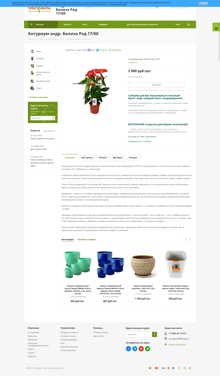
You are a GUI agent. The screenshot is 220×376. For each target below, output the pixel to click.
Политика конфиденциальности (38, 344)
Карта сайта (98, 336)
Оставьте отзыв (100, 332)
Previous (186, 240)
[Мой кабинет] (188, 24)
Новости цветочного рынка (42, 138)
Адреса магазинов (177, 344)
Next (190, 240)
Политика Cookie (118, 4)
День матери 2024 (38, 149)
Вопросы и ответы (69, 332)
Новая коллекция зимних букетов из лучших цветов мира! (41, 163)
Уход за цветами (68, 350)
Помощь (97, 328)
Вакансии (32, 336)
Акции (31, 349)
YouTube (141, 348)
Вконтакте (128, 348)
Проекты (32, 356)
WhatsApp (116, 50)
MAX (93, 50)
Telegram (104, 50)
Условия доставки (69, 339)
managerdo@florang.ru (179, 338)
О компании (33, 332)
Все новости (49, 131)
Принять (203, 3)
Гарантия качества (69, 346)
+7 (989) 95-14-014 (177, 333)
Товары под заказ (39, 97)
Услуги (31, 352)
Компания (33, 328)
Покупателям (68, 328)
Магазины (32, 339)
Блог (63, 343)
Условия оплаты (68, 336)
